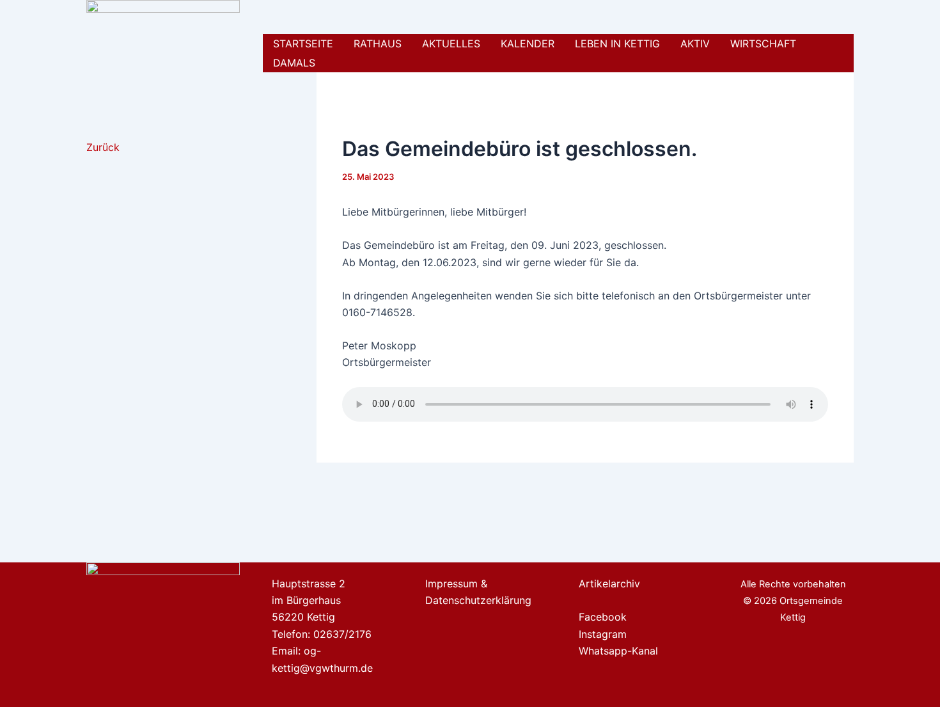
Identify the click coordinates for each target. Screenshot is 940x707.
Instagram (603, 634)
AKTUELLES (451, 43)
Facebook (603, 616)
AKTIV (695, 43)
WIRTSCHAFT (763, 43)
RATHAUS (378, 43)
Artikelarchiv (609, 583)
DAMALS (294, 62)
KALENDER (527, 43)
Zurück (103, 147)
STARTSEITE (303, 43)
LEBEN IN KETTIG (617, 43)
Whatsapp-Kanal (618, 650)
